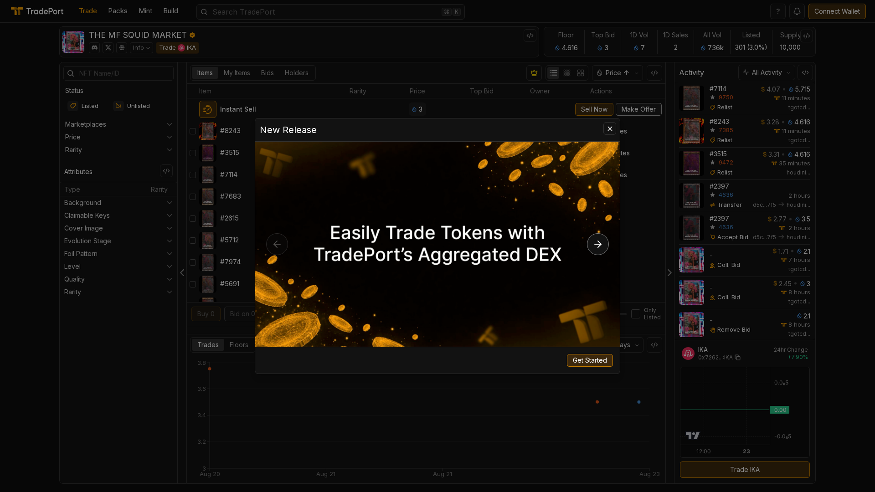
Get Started (590, 360)
